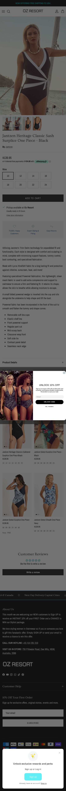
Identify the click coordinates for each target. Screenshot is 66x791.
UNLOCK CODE (49, 402)
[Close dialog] (64, 373)
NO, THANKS (49, 406)
